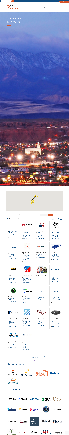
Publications (51, 7)
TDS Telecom (54, 252)
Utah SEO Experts (40, 231)
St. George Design (40, 318)
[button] (31, 200)
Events (37, 7)
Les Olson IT (25, 231)
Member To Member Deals (35, 356)
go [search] (51, 214)
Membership (32, 7)
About (22, 7)
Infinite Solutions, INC (13, 341)
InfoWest (10, 275)
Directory (26, 7)
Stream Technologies (27, 341)
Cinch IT (10, 296)
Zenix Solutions (25, 318)
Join (61, 1)
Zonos (52, 231)
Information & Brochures (55, 356)
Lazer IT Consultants (27, 275)
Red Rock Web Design (41, 252)
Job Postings (42, 356)
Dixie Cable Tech (54, 318)
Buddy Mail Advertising (41, 275)
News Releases (19, 356)
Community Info (43, 7)
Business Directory (11, 356)
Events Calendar (26, 356)
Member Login (65, 1)
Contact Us (48, 356)
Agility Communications (27, 296)
